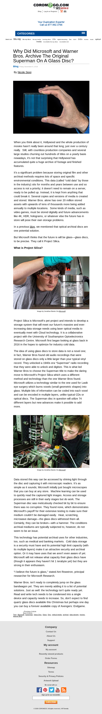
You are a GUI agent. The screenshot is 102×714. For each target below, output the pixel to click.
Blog (39, 11)
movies (86, 39)
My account (51, 649)
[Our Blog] (63, 689)
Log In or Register (50, 11)
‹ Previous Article (29, 611)
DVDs (80, 39)
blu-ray (17, 39)
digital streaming (62, 39)
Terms (51, 672)
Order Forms (51, 658)
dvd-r (74, 39)
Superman (29, 615)
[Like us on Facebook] (39, 689)
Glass (45, 615)
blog (32, 226)
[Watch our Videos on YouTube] (57, 689)
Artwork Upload (51, 680)
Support (51, 640)
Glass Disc (38, 615)
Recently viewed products (51, 654)
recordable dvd (64, 42)
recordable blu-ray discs (50, 42)
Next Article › (28, 613)
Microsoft (62, 311)
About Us (51, 636)
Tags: (15, 615)
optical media (57, 615)
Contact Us (51, 631)
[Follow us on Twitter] (51, 689)
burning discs (47, 39)
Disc (70, 39)
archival (66, 615)
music (92, 39)
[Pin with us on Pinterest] (45, 689)
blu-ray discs (27, 39)
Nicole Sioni (24, 72)
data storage (74, 615)
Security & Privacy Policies (51, 676)
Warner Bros (17, 616)
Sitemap (51, 667)
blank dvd (9, 39)
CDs (54, 39)
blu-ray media (37, 39)
